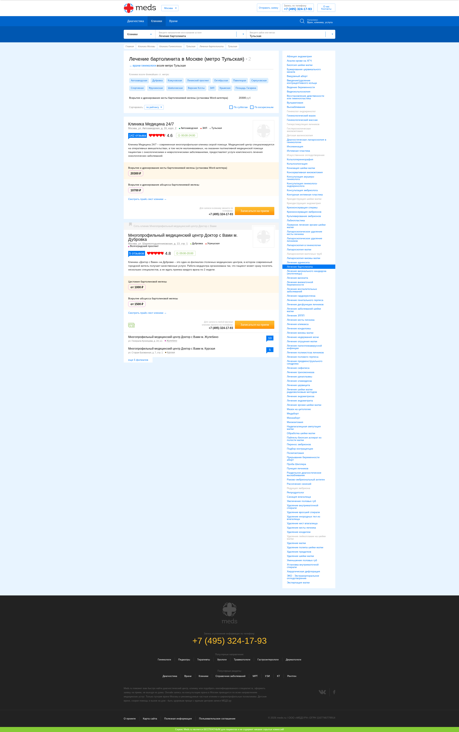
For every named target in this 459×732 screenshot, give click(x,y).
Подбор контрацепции (300, 448)
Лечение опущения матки (302, 341)
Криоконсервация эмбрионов (304, 211)
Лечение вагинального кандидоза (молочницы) (306, 272)
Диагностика (135, 21)
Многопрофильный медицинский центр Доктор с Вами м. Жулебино (173, 336)
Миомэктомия (295, 422)
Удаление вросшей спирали (303, 512)
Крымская (225, 88)
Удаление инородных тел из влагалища (303, 517)
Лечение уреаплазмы (299, 376)
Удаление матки (296, 543)
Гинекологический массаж (302, 119)
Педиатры (184, 659)
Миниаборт (293, 417)
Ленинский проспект (198, 80)
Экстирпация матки (298, 582)
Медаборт (293, 413)
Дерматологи (293, 659)
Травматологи (242, 659)
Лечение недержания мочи (303, 337)
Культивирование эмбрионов (304, 216)
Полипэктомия (295, 453)
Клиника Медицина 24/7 (151, 124)
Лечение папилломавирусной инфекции (304, 347)
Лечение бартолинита (300, 266)
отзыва (137, 135)
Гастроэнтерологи (268, 659)
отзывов (136, 253)
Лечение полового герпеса (302, 356)
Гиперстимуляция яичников (303, 124)
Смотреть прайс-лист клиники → (147, 199)
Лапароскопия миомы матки (303, 258)
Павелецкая (239, 80)
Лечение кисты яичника (300, 319)
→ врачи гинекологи (142, 65)
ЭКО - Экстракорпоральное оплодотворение (303, 577)
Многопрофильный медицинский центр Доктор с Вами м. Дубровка (183, 237)
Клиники (156, 21)
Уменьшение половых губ (302, 560)
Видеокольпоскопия (298, 91)
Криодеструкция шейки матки (304, 198)
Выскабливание (296, 107)
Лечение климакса (298, 324)
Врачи (173, 21)
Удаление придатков (299, 551)
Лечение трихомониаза (300, 372)
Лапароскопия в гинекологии (304, 245)
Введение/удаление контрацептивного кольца (302, 81)
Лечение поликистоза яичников (305, 352)
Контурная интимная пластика (305, 194)
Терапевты (203, 659)
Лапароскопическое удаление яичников (304, 239)
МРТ (255, 676)
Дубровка (157, 80)
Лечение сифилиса (298, 367)
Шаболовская (175, 88)
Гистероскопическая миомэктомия (299, 129)
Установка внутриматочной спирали (303, 566)
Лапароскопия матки (299, 249)
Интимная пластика (298, 150)
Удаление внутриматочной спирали (302, 506)
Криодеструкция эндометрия (304, 203)
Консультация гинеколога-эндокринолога (302, 184)
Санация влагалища (299, 496)
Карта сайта (150, 718)
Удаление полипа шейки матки (305, 547)
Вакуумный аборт (297, 76)
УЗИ (267, 676)
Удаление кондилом (299, 531)
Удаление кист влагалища (302, 523)
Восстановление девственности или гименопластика (305, 97)
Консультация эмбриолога (302, 190)
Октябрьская (221, 80)
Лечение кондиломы (299, 328)
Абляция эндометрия (299, 56)
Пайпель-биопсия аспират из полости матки (304, 438)
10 (270, 338)
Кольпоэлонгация (297, 163)
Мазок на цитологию (299, 409)
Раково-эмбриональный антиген (306, 479)
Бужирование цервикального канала (304, 70)
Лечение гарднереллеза (301, 295)
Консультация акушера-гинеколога (301, 178)
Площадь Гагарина (246, 88)
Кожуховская (175, 80)
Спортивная (137, 88)
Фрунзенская (156, 88)
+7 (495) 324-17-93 (298, 7)
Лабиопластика (296, 220)
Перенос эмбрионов (299, 444)
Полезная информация (178, 718)
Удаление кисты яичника (301, 527)
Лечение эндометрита (300, 400)
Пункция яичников (297, 468)
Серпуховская (259, 80)
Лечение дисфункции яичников (305, 304)
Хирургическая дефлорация (303, 571)
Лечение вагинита (297, 277)
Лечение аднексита (298, 262)
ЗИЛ (212, 88)
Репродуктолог (295, 492)
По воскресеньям (264, 107)
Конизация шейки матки (301, 168)
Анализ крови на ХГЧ (299, 60)
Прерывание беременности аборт (303, 458)
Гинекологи (164, 659)
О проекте (130, 718)
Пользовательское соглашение (217, 718)
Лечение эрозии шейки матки (304, 404)
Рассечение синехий (299, 483)
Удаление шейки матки (300, 556)
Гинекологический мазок (301, 115)
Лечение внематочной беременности (300, 283)
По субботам (241, 107)
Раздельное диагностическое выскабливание (304, 474)
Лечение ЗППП (295, 315)
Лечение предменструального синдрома (304, 362)
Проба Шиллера (296, 464)
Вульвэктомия (295, 102)
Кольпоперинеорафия (300, 159)
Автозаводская (139, 80)
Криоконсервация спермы (302, 207)
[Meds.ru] (229, 613)
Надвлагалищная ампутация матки (304, 427)
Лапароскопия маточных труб (304, 253)
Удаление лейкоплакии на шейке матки (306, 537)
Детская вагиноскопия (300, 135)
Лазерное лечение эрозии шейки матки (306, 226)
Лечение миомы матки (300, 332)
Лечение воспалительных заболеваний (302, 290)
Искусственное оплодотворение (306, 155)
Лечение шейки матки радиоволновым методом (302, 390)
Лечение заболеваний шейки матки (304, 310)
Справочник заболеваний (230, 676)
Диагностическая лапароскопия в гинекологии (306, 141)
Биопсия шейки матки (300, 65)
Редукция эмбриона (298, 488)
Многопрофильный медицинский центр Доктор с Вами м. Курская (171, 348)
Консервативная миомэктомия (305, 172)
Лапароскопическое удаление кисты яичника (304, 232)
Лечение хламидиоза (299, 380)
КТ (278, 676)
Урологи (222, 659)
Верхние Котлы (196, 88)
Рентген (291, 676)
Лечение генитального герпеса (305, 300)
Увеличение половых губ (301, 501)
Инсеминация (295, 146)
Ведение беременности (301, 87)
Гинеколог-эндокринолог (301, 111)
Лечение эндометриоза (300, 396)
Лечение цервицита (298, 385)
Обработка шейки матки (301, 433)
